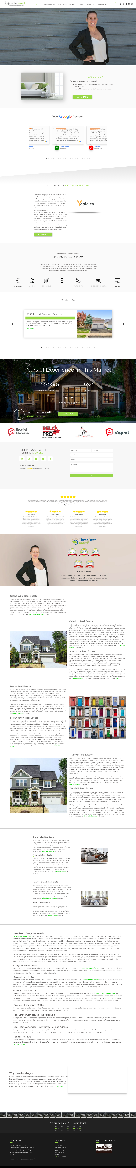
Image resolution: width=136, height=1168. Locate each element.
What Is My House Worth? (67, 4)
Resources (90, 4)
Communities (102, 4)
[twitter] (123, 4)
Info (81, 4)
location (60, 1086)
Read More (30, 329)
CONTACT (43, 234)
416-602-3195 (122, 2)
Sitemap (12, 1154)
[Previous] (13, 324)
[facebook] (120, 4)
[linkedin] (126, 4)
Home (37, 4)
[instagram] (132, 4)
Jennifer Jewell (19, 1044)
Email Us (130, 2)
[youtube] (129, 4)
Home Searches (48, 4)
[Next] (123, 324)
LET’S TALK (82, 97)
